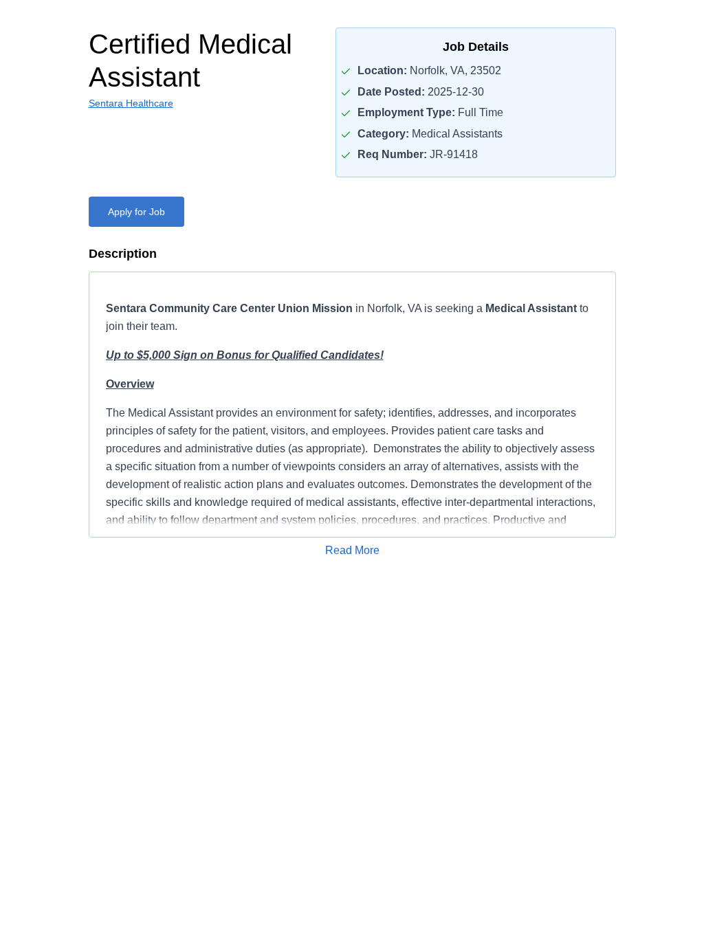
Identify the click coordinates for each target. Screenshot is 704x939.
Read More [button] (352, 550)
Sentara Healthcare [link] (131, 103)
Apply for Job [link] (136, 211)
